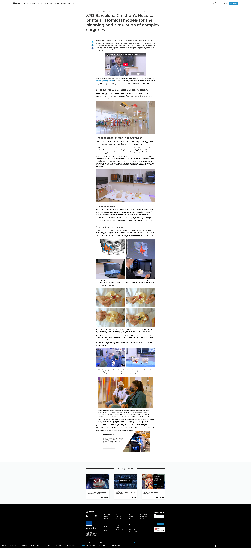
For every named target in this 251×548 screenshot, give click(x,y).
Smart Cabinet (107, 522)
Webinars (130, 514)
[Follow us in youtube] (96, 516)
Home (87, 11)
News (134, 497)
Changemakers (160, 497)
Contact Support (131, 529)
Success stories (131, 512)
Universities (118, 518)
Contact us (71, 3)
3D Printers (25, 3)
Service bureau (119, 520)
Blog (129, 518)
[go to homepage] (16, 3)
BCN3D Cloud (107, 528)
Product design (119, 516)
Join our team (143, 520)
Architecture (118, 525)
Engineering (118, 512)
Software (32, 3)
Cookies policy (160, 542)
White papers (130, 516)
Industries (46, 3)
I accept (212, 546)
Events (129, 520)
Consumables (107, 523)
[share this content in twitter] (92, 42)
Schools (117, 527)
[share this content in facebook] (92, 48)
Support (57, 3)
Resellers (225, 3)
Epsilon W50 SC (107, 514)
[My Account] (213, 3)
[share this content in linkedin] (92, 45)
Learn (51, 3)
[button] (220, 3)
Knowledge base (131, 525)
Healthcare (118, 522)
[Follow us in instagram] (89, 516)
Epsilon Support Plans (132, 531)
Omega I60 (106, 512)
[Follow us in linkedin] (87, 516)
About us (142, 518)
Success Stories (97, 11)
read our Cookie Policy (81, 545)
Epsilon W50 (106, 516)
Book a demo (233, 3)
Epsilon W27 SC (107, 518)
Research (118, 523)
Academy (130, 527)
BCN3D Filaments (107, 530)
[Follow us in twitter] (91, 516)
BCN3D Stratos (107, 526)
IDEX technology (143, 516)
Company (63, 3)
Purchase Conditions (143, 542)
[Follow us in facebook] (94, 516)
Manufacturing (119, 514)
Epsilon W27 (106, 520)
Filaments (39, 3)
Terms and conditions (131, 542)
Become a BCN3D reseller (145, 514)
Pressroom (142, 522)
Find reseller (142, 512)
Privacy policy (152, 542)
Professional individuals (120, 529)
